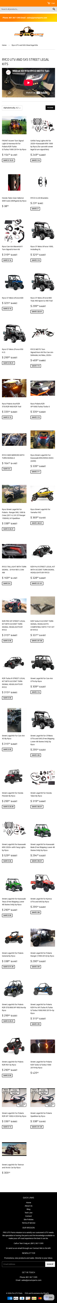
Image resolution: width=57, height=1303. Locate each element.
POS (26, 1293)
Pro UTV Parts (17, 1293)
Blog (28, 1209)
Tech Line (28, 1213)
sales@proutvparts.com (31, 1280)
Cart (53, 3)
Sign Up (50, 1264)
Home (4, 45)
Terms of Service (28, 1223)
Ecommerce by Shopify (40, 1293)
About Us (28, 1206)
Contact (28, 1216)
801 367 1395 (31, 1277)
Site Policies (28, 1219)
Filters (50, 108)
